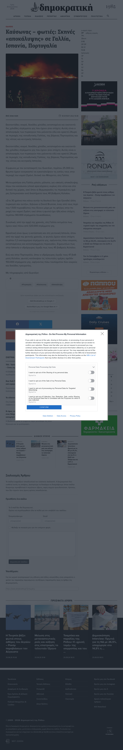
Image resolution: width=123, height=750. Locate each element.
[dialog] (61, 375)
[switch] (91, 372)
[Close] (103, 334)
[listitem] (61, 367)
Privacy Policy (75, 416)
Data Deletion (48, 416)
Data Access (61, 416)
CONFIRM (44, 407)
